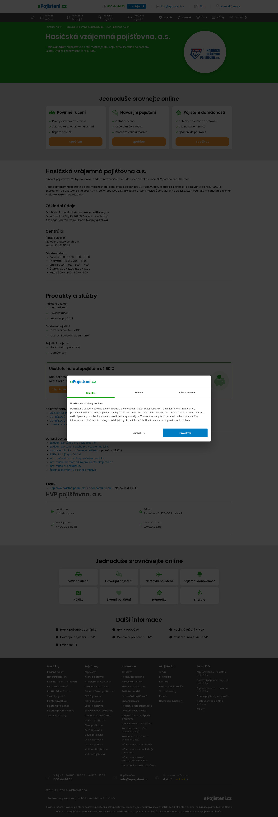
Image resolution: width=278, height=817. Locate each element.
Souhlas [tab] (90, 392)
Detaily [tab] (139, 392)
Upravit (137, 433)
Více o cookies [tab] (187, 392)
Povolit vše (185, 433)
